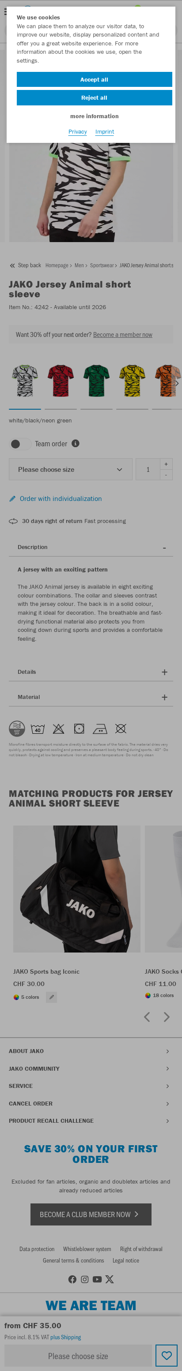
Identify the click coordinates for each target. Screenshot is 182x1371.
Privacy (77, 131)
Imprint (104, 131)
